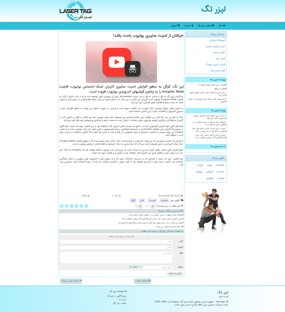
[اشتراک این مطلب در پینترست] (86, 206)
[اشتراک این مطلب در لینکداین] (67, 206)
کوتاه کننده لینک (217, 71)
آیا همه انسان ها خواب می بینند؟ (169, 226)
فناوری (209, 178)
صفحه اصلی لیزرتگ (70, 281)
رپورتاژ (199, 171)
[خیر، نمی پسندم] (140, 206)
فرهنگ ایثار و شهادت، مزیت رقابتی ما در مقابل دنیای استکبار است (208, 123)
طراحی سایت (219, 53)
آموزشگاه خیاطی (217, 40)
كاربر (142, 201)
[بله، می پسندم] (153, 206)
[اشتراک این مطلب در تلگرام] (81, 206)
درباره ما (122, 299)
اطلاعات (220, 165)
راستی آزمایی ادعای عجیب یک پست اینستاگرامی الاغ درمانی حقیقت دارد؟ (210, 136)
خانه (220, 26)
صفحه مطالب (141, 281)
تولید (209, 165)
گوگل (64, 97)
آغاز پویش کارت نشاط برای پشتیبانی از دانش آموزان (206, 100)
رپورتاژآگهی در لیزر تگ (116, 296)
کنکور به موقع (219, 88)
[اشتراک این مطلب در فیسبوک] (76, 206)
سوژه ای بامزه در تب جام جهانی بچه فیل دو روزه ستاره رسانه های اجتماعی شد (150, 223)
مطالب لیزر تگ (205, 26)
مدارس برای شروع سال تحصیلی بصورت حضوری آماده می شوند (209, 117)
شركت (200, 165)
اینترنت (220, 178)
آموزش (174, 26)
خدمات (187, 26)
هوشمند (145, 126)
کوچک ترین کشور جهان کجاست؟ (211, 85)
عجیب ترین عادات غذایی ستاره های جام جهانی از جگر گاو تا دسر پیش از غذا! (208, 130)
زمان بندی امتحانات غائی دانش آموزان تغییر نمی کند (207, 94)
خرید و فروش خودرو (215, 46)
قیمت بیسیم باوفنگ (215, 65)
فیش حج (220, 59)
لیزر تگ (213, 9)
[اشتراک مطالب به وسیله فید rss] (62, 206)
